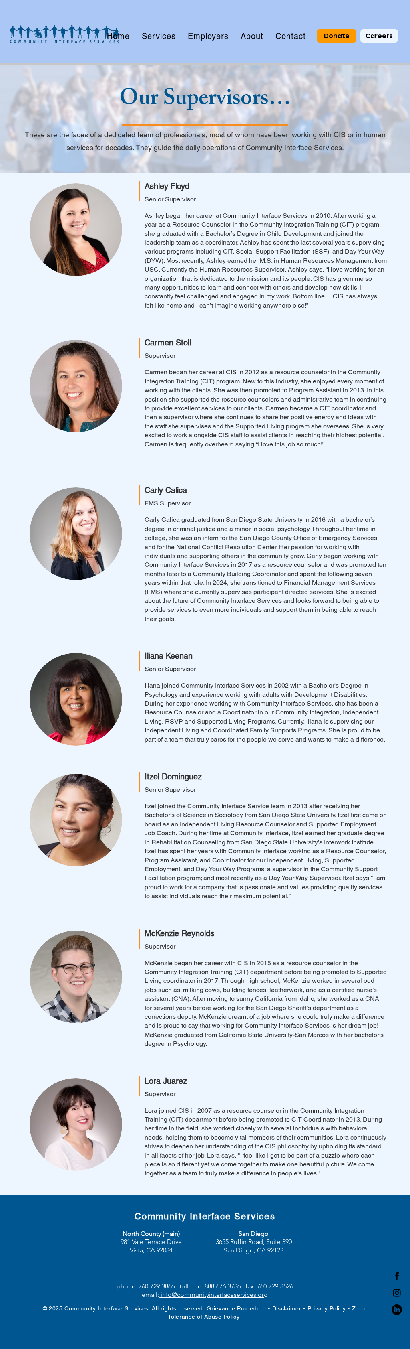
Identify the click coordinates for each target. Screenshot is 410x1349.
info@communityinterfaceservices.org (213, 1294)
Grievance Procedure (236, 1308)
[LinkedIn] (397, 1309)
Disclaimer (287, 1308)
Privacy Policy (327, 1308)
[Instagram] (397, 1293)
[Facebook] (397, 1276)
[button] (158, 36)
